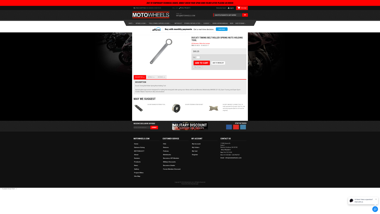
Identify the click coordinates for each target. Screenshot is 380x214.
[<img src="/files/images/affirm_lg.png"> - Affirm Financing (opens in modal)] (190, 29)
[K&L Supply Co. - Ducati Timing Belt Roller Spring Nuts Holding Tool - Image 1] (161, 51)
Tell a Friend (197, 67)
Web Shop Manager (193, 184)
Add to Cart (201, 63)
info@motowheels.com (185, 16)
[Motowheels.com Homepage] (152, 15)
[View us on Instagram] (243, 127)
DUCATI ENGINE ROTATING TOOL (156, 104)
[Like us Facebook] (229, 127)
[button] (230, 15)
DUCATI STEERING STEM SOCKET (194, 104)
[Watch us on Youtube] (236, 127)
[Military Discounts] (190, 126)
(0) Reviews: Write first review (200, 43)
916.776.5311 (226, 150)
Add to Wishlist (218, 63)
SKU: (193, 45)
